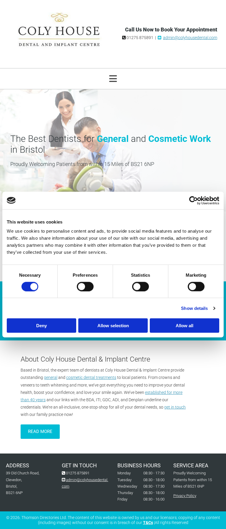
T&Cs (148, 522)
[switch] (85, 286)
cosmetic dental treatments (91, 377)
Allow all (184, 325)
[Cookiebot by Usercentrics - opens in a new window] (193, 200)
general (50, 377)
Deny (41, 325)
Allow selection (113, 325)
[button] (40, 431)
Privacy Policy (184, 495)
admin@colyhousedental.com (190, 37)
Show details (194, 307)
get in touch (175, 407)
